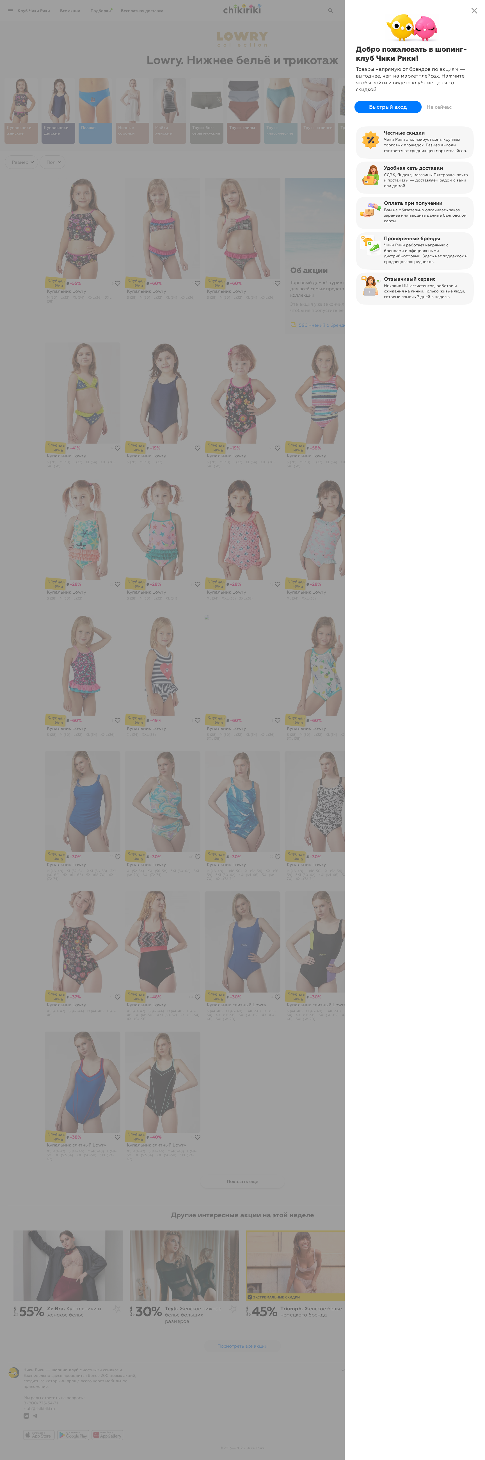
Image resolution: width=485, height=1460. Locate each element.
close (474, 11)
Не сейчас (439, 107)
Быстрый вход (388, 107)
